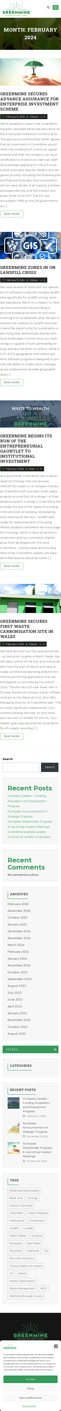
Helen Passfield (37, 1213)
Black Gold (16, 1198)
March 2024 (16, 945)
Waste (22, 1273)
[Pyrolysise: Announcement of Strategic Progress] (13, 1127)
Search (8, 759)
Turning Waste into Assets (25, 1266)
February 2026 (18, 904)
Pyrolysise (15, 1243)
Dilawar (34, 116)
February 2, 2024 (15, 644)
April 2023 (15, 1006)
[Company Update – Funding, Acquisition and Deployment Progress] (13, 1103)
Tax (46, 1250)
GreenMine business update (27, 832)
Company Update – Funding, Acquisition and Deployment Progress (27, 801)
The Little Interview (21, 1258)
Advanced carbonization (24, 1190)
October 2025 (17, 917)
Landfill (13, 1228)
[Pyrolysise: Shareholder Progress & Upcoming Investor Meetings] (13, 1148)
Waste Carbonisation (22, 1281)
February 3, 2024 (15, 468)
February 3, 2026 (36, 1116)
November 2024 (19, 938)
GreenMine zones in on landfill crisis (28, 270)
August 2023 (17, 985)
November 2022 (19, 1020)
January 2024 (17, 958)
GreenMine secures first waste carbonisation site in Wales (26, 629)
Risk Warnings (29, 1406)
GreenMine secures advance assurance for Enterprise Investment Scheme (29, 101)
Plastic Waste (17, 1235)
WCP (43, 1288)
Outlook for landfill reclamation (29, 837)
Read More (12, 213)
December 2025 (19, 910)
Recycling (15, 1250)
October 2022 (17, 1027)
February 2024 (18, 951)
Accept (30, 1379)
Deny (30, 1388)
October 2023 (17, 972)
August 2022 (17, 1033)
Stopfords (33, 1250)
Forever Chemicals (21, 1205)
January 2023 (17, 1013)
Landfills (28, 1228)
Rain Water (34, 1243)
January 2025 (17, 924)
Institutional (16, 1220)
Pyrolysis (37, 1235)
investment (36, 1220)
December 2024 (19, 931)
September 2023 (20, 979)
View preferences (30, 1397)
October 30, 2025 (37, 1161)
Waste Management (22, 1288)
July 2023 (15, 992)
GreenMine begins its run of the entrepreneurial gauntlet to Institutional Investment (26, 448)
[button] (56, 1346)
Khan (32, 468)
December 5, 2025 (37, 1136)
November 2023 (19, 965)
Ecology (33, 1198)
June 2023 (15, 999)
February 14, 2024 (15, 116)
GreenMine (16, 1213)
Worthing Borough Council (26, 1296)
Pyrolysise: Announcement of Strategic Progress (35, 1127)
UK (11, 1273)
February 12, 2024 (15, 280)
